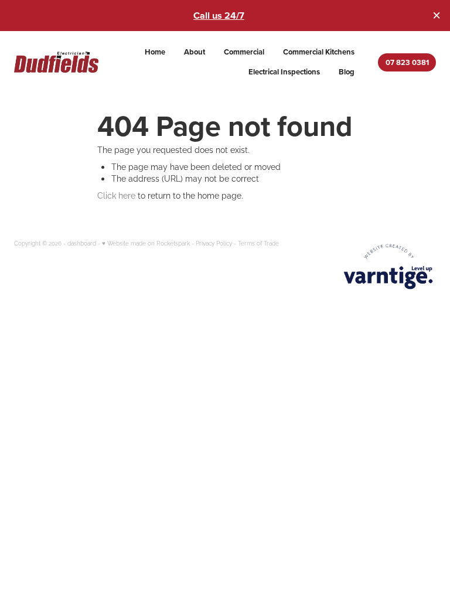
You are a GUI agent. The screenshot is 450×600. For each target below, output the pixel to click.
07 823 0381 (407, 62)
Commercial (244, 51)
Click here (116, 194)
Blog (346, 71)
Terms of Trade (258, 243)
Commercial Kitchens (318, 51)
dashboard (81, 243)
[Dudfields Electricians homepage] (56, 62)
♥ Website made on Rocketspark (146, 243)
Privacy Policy (214, 243)
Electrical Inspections (284, 71)
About (194, 51)
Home (155, 51)
